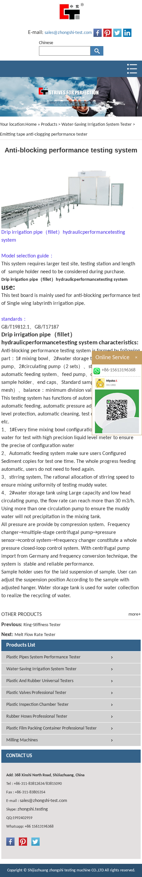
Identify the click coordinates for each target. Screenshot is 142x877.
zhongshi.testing (33, 809)
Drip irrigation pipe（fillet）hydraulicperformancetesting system (64, 279)
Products (49, 124)
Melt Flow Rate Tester (35, 634)
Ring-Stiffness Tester (42, 625)
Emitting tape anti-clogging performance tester (44, 134)
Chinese (46, 42)
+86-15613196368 (118, 370)
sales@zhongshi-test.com (68, 32)
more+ (134, 614)
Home (31, 124)
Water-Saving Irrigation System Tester (96, 124)
